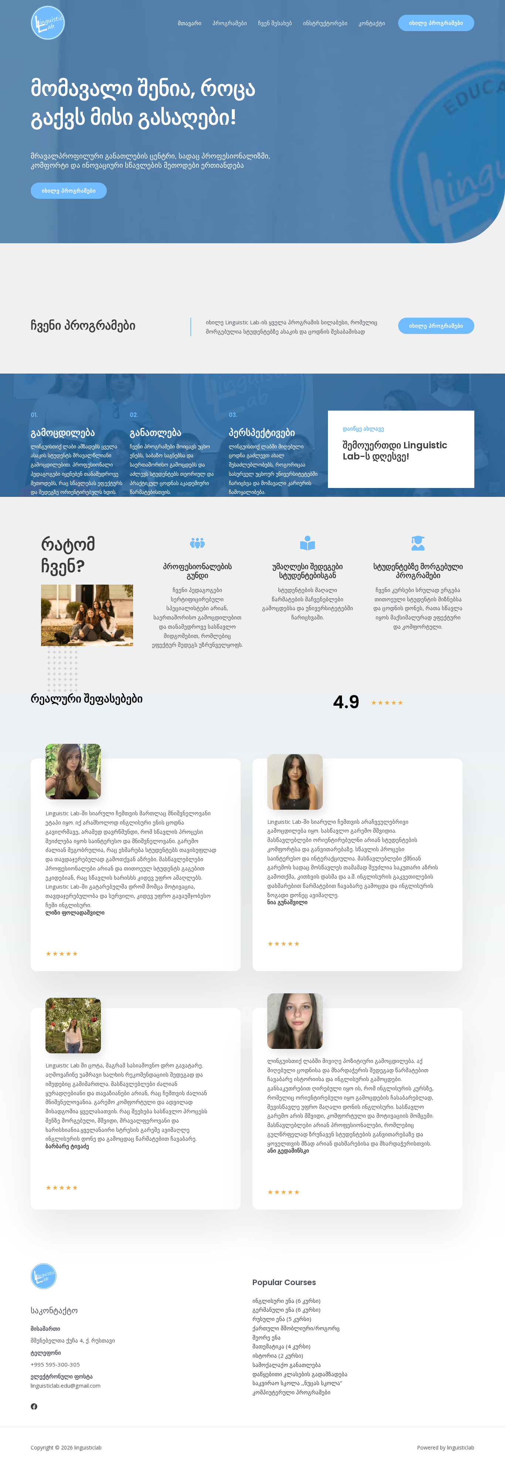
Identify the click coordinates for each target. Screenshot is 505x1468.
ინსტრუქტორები (325, 23)
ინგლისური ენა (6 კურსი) (287, 1300)
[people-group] (197, 543)
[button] (436, 23)
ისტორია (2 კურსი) (278, 1355)
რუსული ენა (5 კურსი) (282, 1318)
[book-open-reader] (307, 543)
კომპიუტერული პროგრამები (292, 1392)
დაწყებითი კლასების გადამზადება (300, 1374)
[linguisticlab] (48, 22)
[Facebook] (34, 1406)
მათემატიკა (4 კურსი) (282, 1346)
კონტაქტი (372, 23)
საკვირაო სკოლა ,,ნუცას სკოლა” (297, 1383)
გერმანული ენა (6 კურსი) (287, 1309)
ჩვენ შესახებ (275, 23)
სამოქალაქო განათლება (287, 1364)
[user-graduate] (418, 543)
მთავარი (189, 23)
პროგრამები (230, 23)
